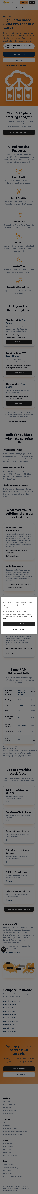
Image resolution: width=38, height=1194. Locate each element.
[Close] (34, 599)
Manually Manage (19, 629)
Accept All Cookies (19, 624)
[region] (19, 615)
